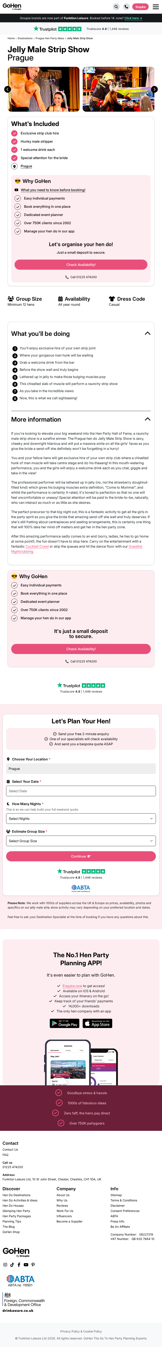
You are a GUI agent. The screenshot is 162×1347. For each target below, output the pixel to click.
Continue (79, 856)
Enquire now (72, 986)
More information (36, 419)
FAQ (5, 1155)
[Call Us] (126, 6)
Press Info (117, 1221)
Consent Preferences (125, 1211)
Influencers (64, 1216)
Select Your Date (26, 781)
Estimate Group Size (29, 831)
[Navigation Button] (155, 7)
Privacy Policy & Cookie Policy (81, 1331)
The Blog (9, 1226)
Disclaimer (118, 1205)
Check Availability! (81, 265)
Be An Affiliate (120, 1226)
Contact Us (10, 1149)
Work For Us (65, 1211)
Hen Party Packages (17, 1216)
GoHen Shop (11, 1232)
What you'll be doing (40, 333)
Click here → (133, 18)
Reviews (62, 1205)
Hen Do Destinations (16, 1195)
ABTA (114, 1216)
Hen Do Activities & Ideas (20, 1200)
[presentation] (7, 89)
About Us (63, 1195)
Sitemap (116, 1195)
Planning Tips (12, 1221)
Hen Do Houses (13, 1205)
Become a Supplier (69, 1221)
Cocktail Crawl (37, 546)
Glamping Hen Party (16, 1211)
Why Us (62, 1200)
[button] (116, 6)
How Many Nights (27, 804)
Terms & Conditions (124, 1200)
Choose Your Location (31, 759)
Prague (26, 166)
